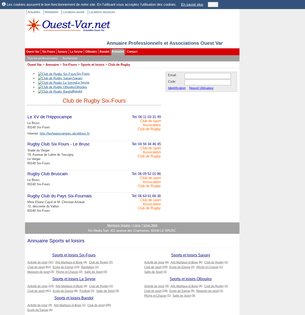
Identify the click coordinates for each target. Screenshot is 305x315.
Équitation (87, 267)
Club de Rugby (119, 64)
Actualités (34, 12)
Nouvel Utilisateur (201, 88)
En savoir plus (192, 4)
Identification (177, 88)
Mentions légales (119, 225)
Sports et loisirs (92, 64)
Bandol (104, 51)
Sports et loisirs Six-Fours (74, 255)
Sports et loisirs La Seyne (74, 279)
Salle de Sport (93, 272)
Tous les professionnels (42, 58)
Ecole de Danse (63, 267)
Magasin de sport (38, 272)
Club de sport (150, 121)
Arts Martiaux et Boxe (69, 262)
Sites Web (150, 225)
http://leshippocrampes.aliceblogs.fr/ (65, 133)
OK (213, 4)
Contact (132, 51)
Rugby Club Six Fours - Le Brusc (58, 144)
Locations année (74, 12)
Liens (137, 225)
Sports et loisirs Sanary (190, 255)
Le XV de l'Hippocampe (49, 117)
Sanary (62, 51)
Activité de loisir (37, 262)
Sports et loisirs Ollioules (191, 279)
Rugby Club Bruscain (47, 173)
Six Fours (48, 51)
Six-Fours (70, 64)
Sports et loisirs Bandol (73, 298)
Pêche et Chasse (67, 272)
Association (152, 125)
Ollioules (91, 51)
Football (85, 291)
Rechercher (70, 58)
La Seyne (76, 51)
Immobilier (51, 12)
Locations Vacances (102, 12)
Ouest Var (33, 51)
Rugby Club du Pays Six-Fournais (59, 196)
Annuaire (118, 51)
